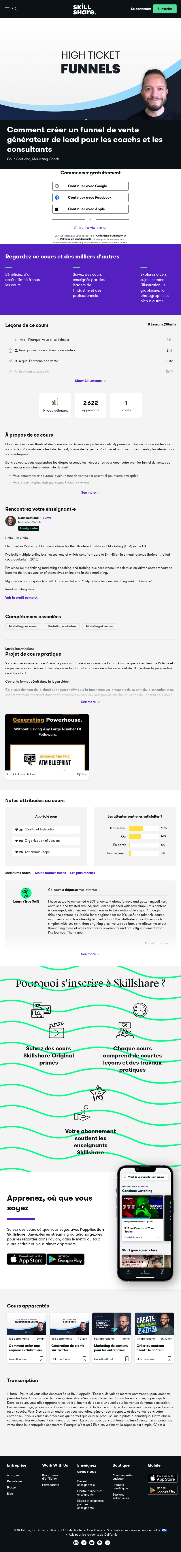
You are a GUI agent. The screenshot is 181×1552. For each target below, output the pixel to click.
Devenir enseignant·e (86, 1483)
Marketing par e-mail (23, 626)
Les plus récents (82, 873)
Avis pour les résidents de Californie (93, 1534)
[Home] (84, 9)
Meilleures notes (17, 873)
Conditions (94, 1530)
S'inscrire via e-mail (90, 227)
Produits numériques (120, 1486)
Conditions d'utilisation (109, 235)
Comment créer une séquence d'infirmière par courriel (25, 1350)
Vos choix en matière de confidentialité (133, 1530)
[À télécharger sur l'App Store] (161, 1478)
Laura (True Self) (26, 901)
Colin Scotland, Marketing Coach (33, 159)
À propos (13, 1475)
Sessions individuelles (121, 1496)
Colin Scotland (34, 518)
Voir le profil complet (21, 598)
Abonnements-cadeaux (123, 1477)
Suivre (47, 517)
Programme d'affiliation (50, 1477)
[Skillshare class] (26, 1324)
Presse (11, 1487)
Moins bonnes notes (50, 873)
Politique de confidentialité (75, 239)
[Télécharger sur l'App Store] (25, 1259)
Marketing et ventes (99, 626)
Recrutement (16, 1481)
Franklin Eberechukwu (21, 774)
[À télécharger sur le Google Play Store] (161, 1491)
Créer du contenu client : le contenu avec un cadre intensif (154, 1350)
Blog (10, 1493)
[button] (7, 9)
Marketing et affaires (62, 626)
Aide (53, 1530)
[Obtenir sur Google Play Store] (66, 1259)
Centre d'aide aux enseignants (89, 1492)
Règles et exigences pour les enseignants (90, 1504)
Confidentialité (71, 1530)
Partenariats (50, 1485)
